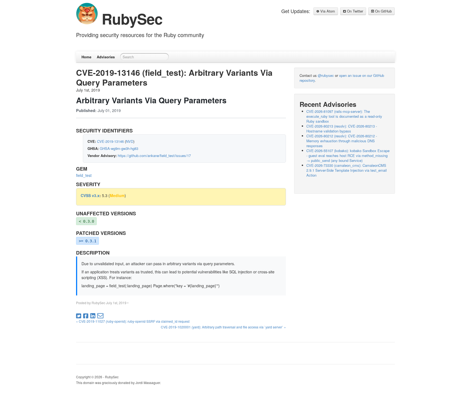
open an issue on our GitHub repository (342, 78)
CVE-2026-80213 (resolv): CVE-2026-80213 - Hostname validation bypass (341, 128)
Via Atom (327, 11)
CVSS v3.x (90, 195)
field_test (84, 175)
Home (86, 56)
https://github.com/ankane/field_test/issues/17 (154, 155)
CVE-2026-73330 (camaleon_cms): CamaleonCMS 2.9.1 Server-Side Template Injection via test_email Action (346, 170)
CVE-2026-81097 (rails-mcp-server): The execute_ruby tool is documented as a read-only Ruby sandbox (344, 116)
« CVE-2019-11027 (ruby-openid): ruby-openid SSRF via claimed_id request (132, 321)
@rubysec (326, 75)
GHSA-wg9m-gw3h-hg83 (119, 148)
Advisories (106, 56)
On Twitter (354, 11)
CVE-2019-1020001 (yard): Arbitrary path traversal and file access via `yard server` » (223, 327)
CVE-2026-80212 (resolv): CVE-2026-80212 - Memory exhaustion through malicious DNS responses (341, 140)
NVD (129, 141)
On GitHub (383, 11)
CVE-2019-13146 (110, 141)
